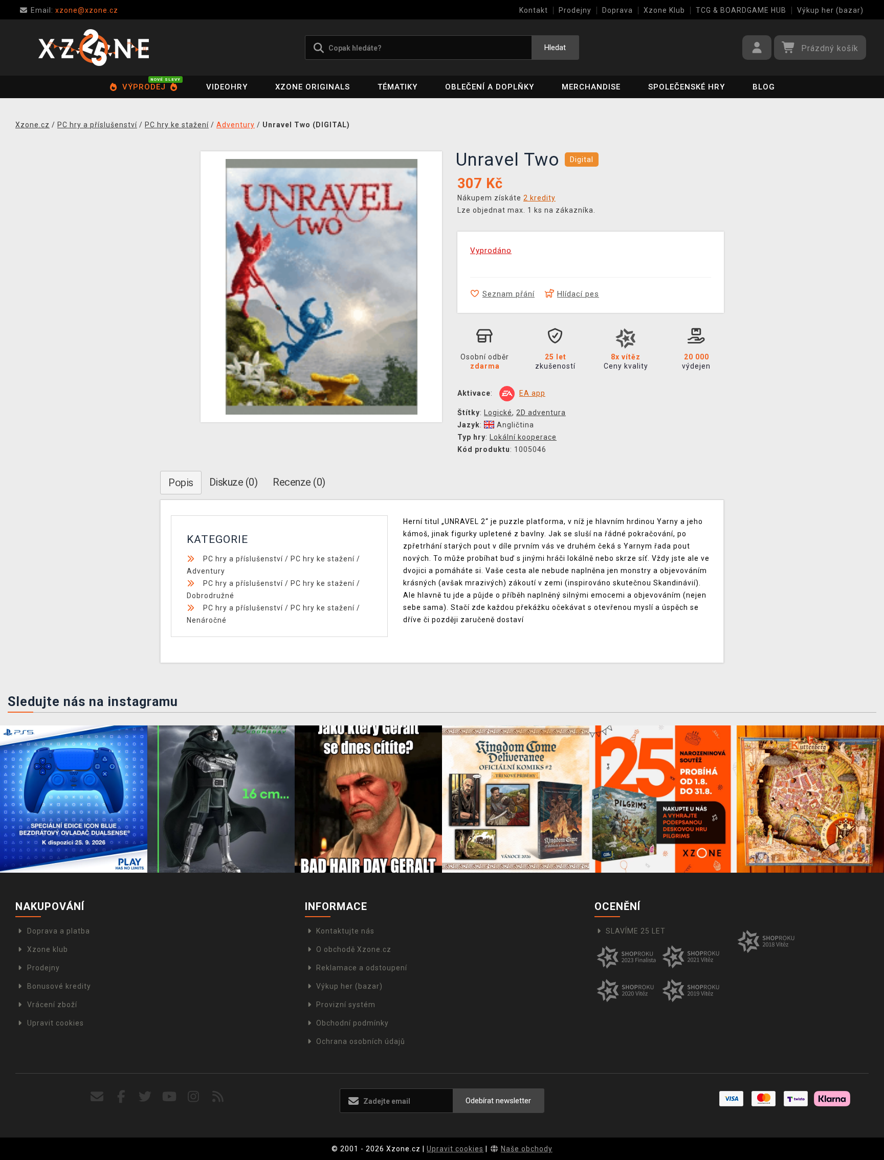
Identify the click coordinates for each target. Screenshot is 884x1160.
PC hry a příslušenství (243, 559)
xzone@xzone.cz (74, 10)
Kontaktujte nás (345, 931)
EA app (532, 393)
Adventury (206, 571)
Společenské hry (686, 87)
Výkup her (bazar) (830, 10)
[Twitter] (145, 1096)
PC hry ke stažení (323, 559)
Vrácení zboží (52, 1004)
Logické (498, 412)
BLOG (764, 87)
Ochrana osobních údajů (360, 1041)
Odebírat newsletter (498, 1100)
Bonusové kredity (59, 986)
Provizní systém (345, 1004)
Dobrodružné (210, 596)
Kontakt (533, 10)
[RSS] (218, 1096)
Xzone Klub (664, 10)
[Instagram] (194, 1096)
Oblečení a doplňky (489, 87)
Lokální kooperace (523, 437)
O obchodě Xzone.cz (353, 949)
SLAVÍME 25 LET (636, 931)
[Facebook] (121, 1096)
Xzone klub (47, 949)
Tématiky (397, 87)
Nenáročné (207, 620)
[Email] (97, 1096)
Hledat (555, 47)
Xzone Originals (312, 87)
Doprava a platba (58, 931)
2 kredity (539, 198)
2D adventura (541, 412)
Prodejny (575, 10)
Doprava (617, 10)
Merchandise (591, 87)
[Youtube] (170, 1096)
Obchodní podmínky (352, 1023)
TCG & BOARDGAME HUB (741, 10)
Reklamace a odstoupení (361, 968)
